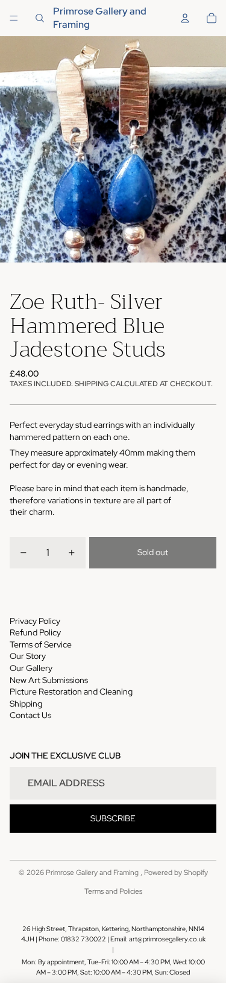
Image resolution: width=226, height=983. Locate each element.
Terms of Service (41, 644)
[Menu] (14, 18)
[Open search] (40, 18)
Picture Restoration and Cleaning (71, 691)
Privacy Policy (35, 621)
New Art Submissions (49, 680)
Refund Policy (35, 632)
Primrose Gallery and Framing (93, 872)
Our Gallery (31, 668)
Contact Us (30, 715)
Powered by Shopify (176, 872)
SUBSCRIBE (113, 818)
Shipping (26, 703)
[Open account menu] (185, 18)
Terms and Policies (113, 891)
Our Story (28, 656)
